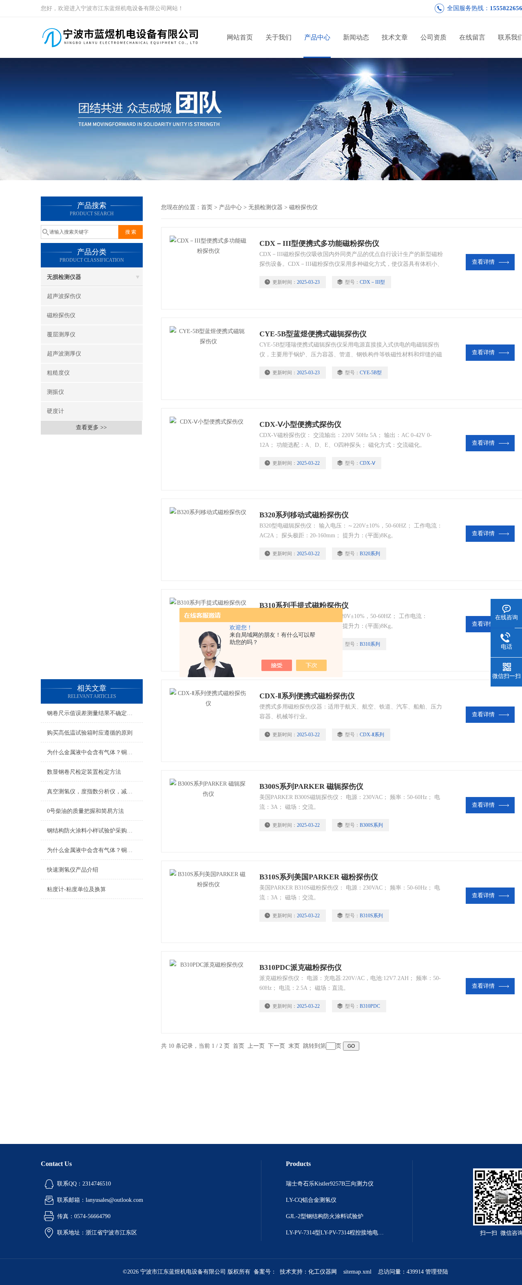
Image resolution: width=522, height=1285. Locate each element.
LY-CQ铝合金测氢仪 (311, 1200)
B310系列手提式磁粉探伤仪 (304, 605)
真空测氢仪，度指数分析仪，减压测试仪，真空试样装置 (95, 791)
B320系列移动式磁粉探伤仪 (304, 515)
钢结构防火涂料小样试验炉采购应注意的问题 (95, 831)
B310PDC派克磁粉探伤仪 (300, 967)
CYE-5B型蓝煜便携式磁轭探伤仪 (313, 334)
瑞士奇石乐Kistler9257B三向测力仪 (330, 1184)
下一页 (276, 1046)
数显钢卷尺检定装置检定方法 (84, 772)
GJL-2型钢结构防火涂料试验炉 (324, 1216)
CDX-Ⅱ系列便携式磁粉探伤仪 (307, 696)
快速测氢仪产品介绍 (72, 870)
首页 (206, 207)
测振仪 (55, 392)
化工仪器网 (322, 1272)
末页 (294, 1046)
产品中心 (317, 37)
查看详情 (483, 262)
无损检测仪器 (64, 277)
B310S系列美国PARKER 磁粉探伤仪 (318, 877)
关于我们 (278, 37)
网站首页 (240, 37)
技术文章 (395, 37)
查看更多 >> (91, 427)
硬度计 (55, 411)
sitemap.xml (357, 1272)
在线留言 (472, 37)
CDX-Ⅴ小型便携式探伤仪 (300, 424)
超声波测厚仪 (64, 354)
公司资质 (433, 37)
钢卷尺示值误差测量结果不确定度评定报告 (95, 713)
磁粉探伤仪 (61, 315)
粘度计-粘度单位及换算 (76, 889)
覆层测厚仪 (61, 334)
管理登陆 (436, 1272)
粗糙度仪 (58, 373)
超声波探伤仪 (64, 296)
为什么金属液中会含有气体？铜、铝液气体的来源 (95, 752)
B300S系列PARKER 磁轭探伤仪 (311, 786)
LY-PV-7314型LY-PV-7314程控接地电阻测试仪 (337, 1233)
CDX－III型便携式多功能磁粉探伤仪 (319, 243)
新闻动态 (356, 37)
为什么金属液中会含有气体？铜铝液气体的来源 (95, 850)
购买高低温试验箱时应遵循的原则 (90, 733)
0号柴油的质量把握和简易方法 (85, 811)
